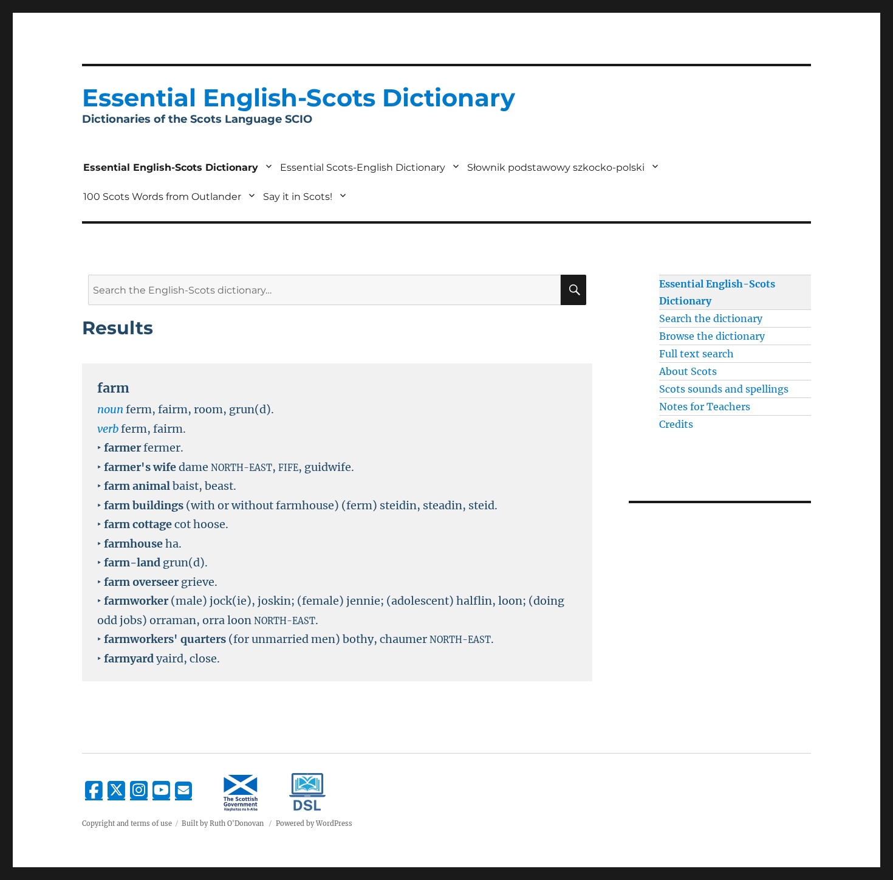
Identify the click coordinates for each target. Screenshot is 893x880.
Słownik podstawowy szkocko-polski (556, 167)
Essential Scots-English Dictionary (362, 167)
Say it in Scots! (297, 196)
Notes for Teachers (704, 406)
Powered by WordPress (314, 823)
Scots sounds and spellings (724, 389)
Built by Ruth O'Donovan (223, 823)
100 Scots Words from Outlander (162, 196)
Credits (676, 424)
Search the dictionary (710, 318)
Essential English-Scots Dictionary (170, 167)
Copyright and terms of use (127, 823)
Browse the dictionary (712, 336)
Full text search (696, 354)
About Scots (688, 371)
